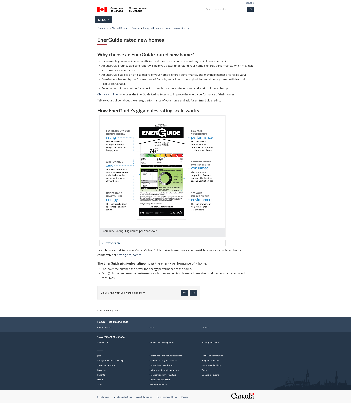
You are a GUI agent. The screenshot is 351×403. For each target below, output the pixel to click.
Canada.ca (103, 28)
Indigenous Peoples (211, 360)
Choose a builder (108, 94)
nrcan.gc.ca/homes (129, 255)
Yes (184, 292)
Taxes (99, 384)
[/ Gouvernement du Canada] (122, 10)
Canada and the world (159, 379)
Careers (205, 327)
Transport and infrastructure (162, 375)
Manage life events (210, 375)
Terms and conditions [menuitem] (167, 397)
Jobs (99, 355)
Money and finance (158, 384)
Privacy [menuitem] (184, 397)
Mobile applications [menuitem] (123, 397)
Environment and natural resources (165, 355)
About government (210, 342)
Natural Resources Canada (126, 28)
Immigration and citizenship (110, 360)
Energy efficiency (152, 28)
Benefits (101, 375)
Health (100, 379)
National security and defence (163, 360)
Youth (204, 370)
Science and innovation (212, 355)
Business (101, 370)
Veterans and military (211, 365)
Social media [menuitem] (103, 397)
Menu (102, 20)
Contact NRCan (104, 327)
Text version (112, 243)
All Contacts (102, 342)
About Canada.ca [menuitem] (144, 397)
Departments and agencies (161, 342)
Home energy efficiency (177, 28)
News (152, 327)
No (193, 292)
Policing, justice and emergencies (164, 370)
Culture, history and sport (161, 365)
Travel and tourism (106, 365)
